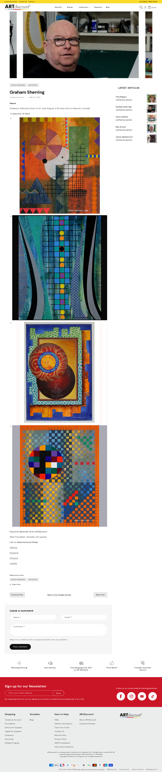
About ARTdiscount (87, 720)
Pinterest (14, 558)
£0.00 (154, 7)
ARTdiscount (85, 769)
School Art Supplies (13, 727)
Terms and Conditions (64, 747)
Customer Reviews (87, 724)
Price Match (10, 724)
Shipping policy (151, 769)
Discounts (9, 739)
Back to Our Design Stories (59, 595)
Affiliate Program (12, 743)
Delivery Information (63, 724)
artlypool (33, 579)
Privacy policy (124, 769)
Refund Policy (60, 735)
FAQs (57, 720)
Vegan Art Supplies (13, 731)
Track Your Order (62, 727)
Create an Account (13, 720)
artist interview (18, 579)
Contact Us (23, 2)
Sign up (58, 693)
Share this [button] (16, 584)
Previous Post (17, 595)
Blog (32, 720)
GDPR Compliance (62, 743)
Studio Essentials (11, 2)
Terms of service (138, 769)
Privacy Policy (61, 739)
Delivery (32, 2)
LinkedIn (13, 563)
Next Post (100, 595)
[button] (58, 7)
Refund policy (112, 769)
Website (13, 547)
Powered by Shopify (97, 769)
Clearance (9, 735)
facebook (14, 553)
